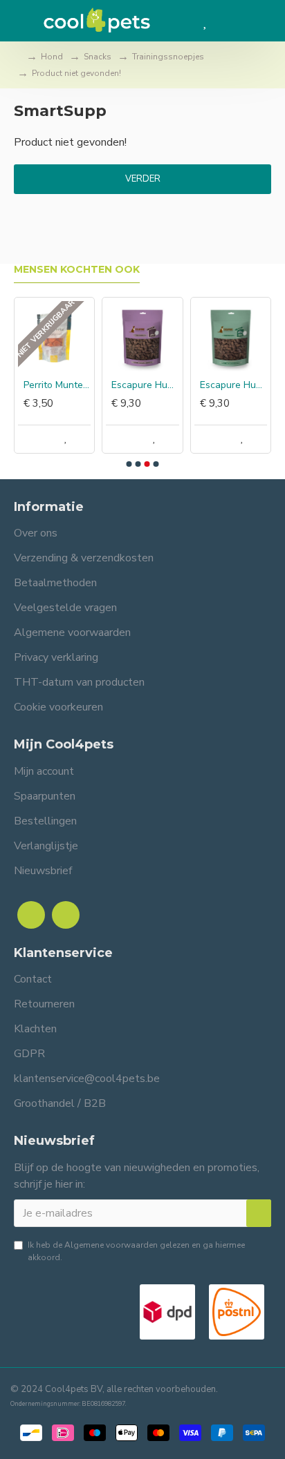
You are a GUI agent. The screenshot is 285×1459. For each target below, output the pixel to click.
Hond (52, 56)
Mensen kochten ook (77, 270)
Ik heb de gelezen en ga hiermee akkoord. (136, 1251)
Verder (142, 179)
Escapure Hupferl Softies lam (144, 385)
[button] (129, 464)
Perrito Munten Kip (57, 385)
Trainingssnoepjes (168, 56)
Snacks (97, 56)
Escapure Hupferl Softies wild (233, 385)
